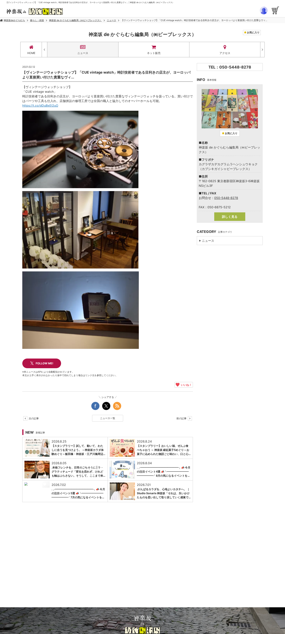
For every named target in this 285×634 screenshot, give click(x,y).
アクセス (224, 53)
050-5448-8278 (226, 198)
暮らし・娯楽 (37, 20)
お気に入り (253, 32)
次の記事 (33, 418)
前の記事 (181, 418)
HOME (31, 53)
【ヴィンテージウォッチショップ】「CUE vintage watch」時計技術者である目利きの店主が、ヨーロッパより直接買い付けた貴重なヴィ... (194, 20)
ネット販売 (154, 53)
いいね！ (186, 384)
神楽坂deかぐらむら (14, 20)
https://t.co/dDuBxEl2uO (40, 105)
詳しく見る (230, 217)
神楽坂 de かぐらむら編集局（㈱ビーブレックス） (75, 20)
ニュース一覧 (107, 418)
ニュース (111, 20)
